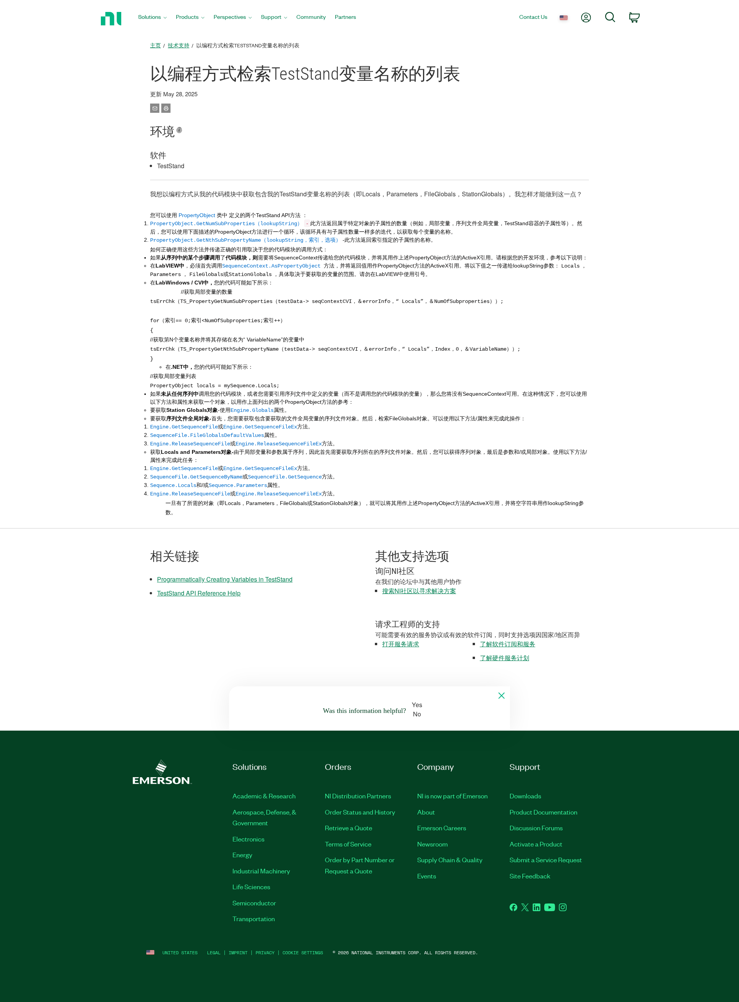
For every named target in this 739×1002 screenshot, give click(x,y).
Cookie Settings (303, 952)
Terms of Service (348, 844)
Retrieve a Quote (348, 827)
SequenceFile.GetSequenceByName (196, 477)
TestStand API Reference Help (199, 593)
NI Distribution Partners (358, 795)
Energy (242, 854)
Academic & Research (264, 795)
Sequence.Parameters (238, 485)
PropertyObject (197, 215)
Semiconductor (254, 902)
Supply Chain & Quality (450, 859)
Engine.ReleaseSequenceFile (190, 494)
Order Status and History (360, 812)
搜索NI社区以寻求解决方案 (419, 590)
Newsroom (432, 844)
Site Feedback (530, 876)
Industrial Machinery (261, 871)
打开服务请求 (400, 643)
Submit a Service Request (546, 859)
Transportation (253, 918)
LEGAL (214, 952)
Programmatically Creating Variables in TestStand (225, 579)
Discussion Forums (536, 827)
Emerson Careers (441, 827)
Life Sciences (251, 886)
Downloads (525, 795)
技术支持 (178, 45)
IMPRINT (238, 952)
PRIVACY (265, 952)
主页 (155, 45)
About (426, 812)
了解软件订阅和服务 (507, 643)
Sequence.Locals (173, 485)
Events (426, 876)
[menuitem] (152, 18)
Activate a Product (536, 844)
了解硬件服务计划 (504, 657)
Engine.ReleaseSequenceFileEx (279, 494)
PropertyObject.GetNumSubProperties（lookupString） (226, 224)
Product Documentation (543, 812)
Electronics (248, 839)
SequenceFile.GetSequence (285, 477)
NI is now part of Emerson (452, 795)
